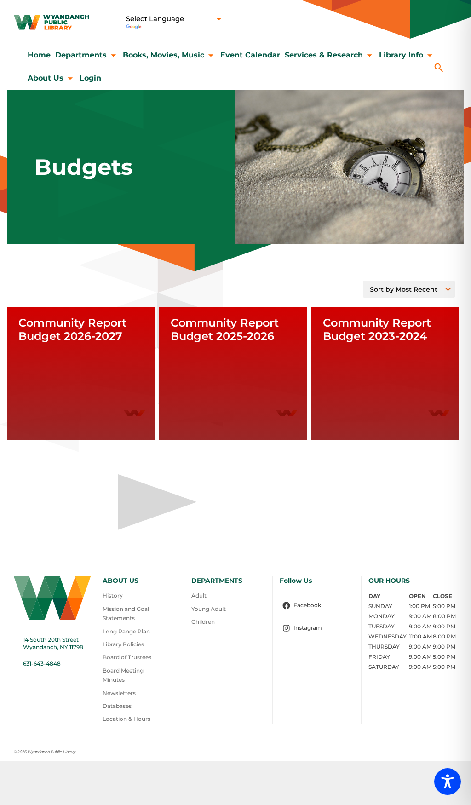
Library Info (401, 55)
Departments (81, 55)
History (113, 595)
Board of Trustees (127, 657)
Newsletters (119, 693)
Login (90, 78)
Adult (199, 595)
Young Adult (208, 608)
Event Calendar (250, 55)
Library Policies (123, 644)
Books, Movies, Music (163, 55)
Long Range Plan (126, 631)
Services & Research (324, 55)
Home (39, 55)
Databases (117, 705)
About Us (45, 78)
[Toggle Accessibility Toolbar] (447, 781)
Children (203, 621)
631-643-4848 (42, 663)
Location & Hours (126, 718)
